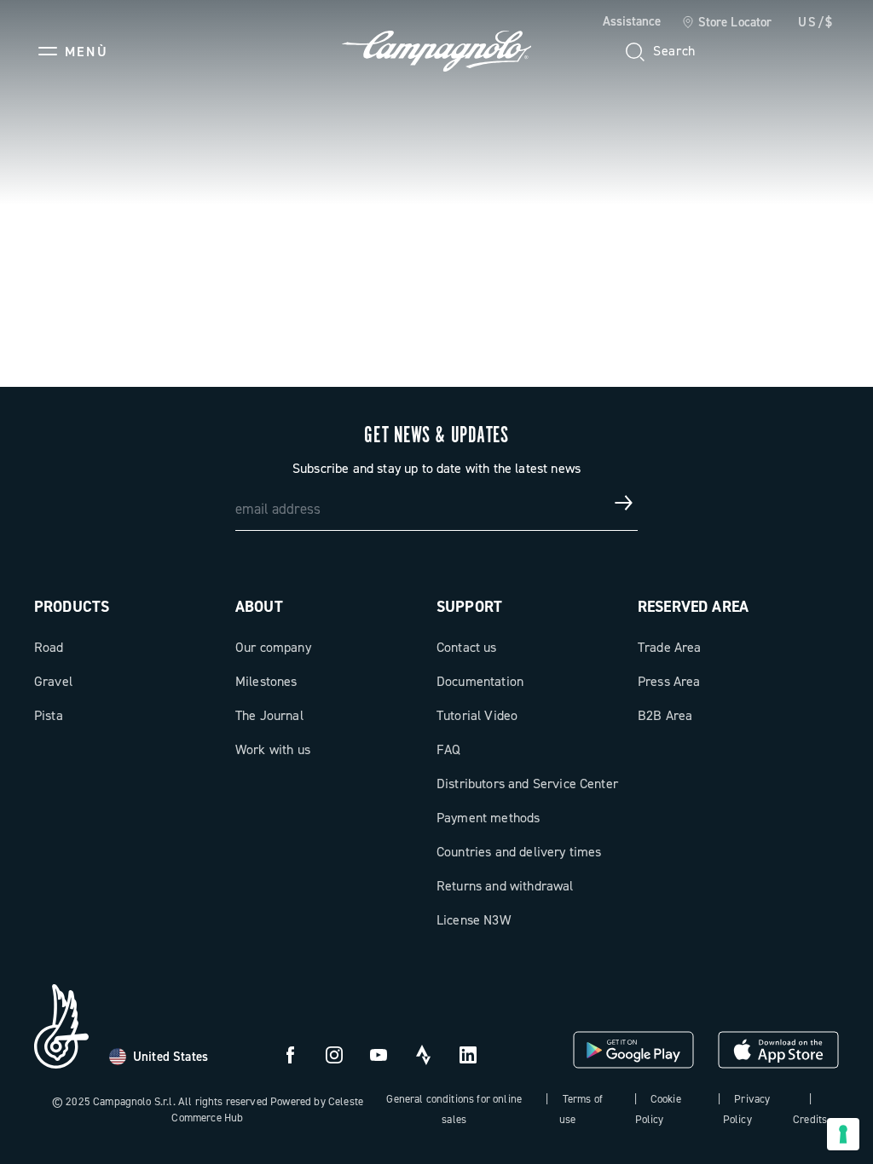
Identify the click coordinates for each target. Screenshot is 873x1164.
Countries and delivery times (518, 852)
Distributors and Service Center (527, 783)
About (259, 606)
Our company (273, 647)
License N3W (473, 920)
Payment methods (488, 818)
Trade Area (670, 647)
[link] (726, 23)
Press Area (669, 681)
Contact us (466, 647)
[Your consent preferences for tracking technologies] (843, 1134)
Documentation (479, 681)
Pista (48, 715)
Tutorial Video (476, 715)
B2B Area (665, 715)
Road (49, 647)
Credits (810, 1119)
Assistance (632, 21)
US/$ (816, 22)
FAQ (448, 749)
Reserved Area (693, 606)
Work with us (272, 749)
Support (469, 606)
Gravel (53, 681)
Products (71, 606)
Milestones (266, 681)
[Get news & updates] (624, 502)
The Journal (269, 715)
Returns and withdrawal (505, 886)
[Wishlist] (743, 51)
